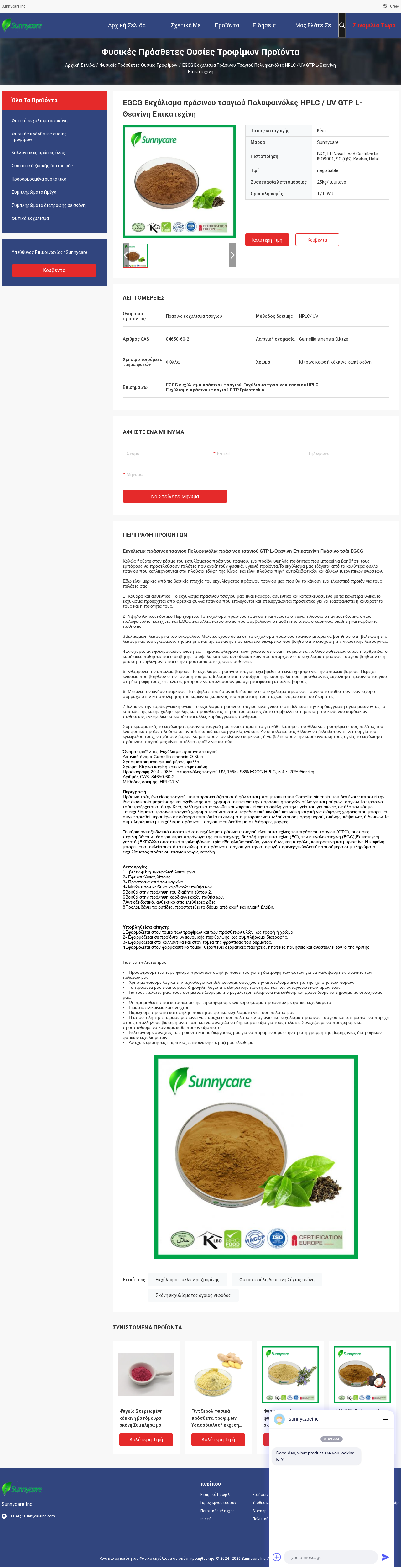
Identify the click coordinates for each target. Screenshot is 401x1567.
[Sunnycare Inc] (22, 25)
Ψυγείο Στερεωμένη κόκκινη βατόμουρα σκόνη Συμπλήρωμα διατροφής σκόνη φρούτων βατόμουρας (143, 1418)
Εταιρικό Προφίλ (215, 1494)
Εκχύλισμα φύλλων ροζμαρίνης (188, 1279)
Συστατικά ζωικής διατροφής (42, 165)
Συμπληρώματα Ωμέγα (34, 192)
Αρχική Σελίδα (80, 65)
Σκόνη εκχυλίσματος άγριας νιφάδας (193, 1295)
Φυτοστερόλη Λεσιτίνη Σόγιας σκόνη (277, 1279)
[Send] (385, 1557)
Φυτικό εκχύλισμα (30, 218)
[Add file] (277, 1557)
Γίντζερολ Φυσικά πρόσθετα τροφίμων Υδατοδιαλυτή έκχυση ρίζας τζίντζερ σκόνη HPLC (215, 1418)
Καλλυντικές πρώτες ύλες (38, 152)
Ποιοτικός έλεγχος (217, 1511)
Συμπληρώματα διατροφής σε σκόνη (49, 205)
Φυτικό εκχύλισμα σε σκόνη (40, 120)
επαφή (205, 1519)
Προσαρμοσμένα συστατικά (39, 178)
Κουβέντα (54, 270)
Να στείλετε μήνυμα (175, 497)
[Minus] (385, 1419)
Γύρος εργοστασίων (218, 1503)
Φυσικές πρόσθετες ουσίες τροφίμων (138, 65)
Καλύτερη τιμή (267, 240)
